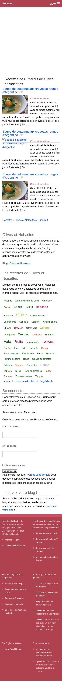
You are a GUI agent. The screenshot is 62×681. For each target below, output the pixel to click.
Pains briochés (11, 353)
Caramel (35, 321)
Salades (8, 365)
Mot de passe (9, 445)
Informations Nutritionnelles (43, 651)
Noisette (34, 348)
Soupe (44, 365)
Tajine (18, 370)
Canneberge (10, 321)
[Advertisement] (31, 41)
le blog (39, 557)
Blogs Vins (40, 601)
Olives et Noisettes (39, 98)
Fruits (18, 341)
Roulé (26, 358)
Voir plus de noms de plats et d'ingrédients (29, 381)
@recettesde (50, 557)
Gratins (7, 348)
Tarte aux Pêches (33, 370)
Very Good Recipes (13, 649)
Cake (21, 314)
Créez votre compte (39, 474)
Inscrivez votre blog (13, 583)
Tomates (8, 376)
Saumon (19, 365)
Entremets (50, 334)
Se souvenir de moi (15, 465)
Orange (45, 348)
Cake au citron (37, 315)
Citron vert (31, 327)
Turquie (39, 376)
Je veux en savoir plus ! (46, 533)
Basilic (18, 306)
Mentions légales (12, 539)
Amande (8, 300)
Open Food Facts (44, 661)
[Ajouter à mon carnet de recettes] (22, 92)
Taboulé (8, 370)
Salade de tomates (41, 358)
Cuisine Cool (41, 619)
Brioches (42, 306)
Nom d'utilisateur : (11, 426)
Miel (24, 348)
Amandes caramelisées (27, 300)
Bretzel (29, 306)
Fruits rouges (32, 342)
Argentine (47, 300)
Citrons (45, 327)
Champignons (50, 321)
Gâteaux (48, 341)
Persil (40, 353)
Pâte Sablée (28, 353)
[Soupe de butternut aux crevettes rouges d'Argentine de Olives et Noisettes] (15, 104)
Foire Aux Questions (14, 598)
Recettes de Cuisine (11, 520)
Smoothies (32, 365)
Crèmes (23, 334)
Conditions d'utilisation (15, 545)
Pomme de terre (12, 358)
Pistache (50, 353)
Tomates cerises (24, 376)
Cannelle (23, 321)
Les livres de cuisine (45, 592)
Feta (7, 341)
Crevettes (37, 334)
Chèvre (7, 327)
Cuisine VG (41, 610)
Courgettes (9, 334)
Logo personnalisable (14, 604)
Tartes (48, 370)
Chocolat (18, 327)
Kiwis (16, 348)
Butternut (8, 315)
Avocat (7, 306)
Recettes (7, 3)
